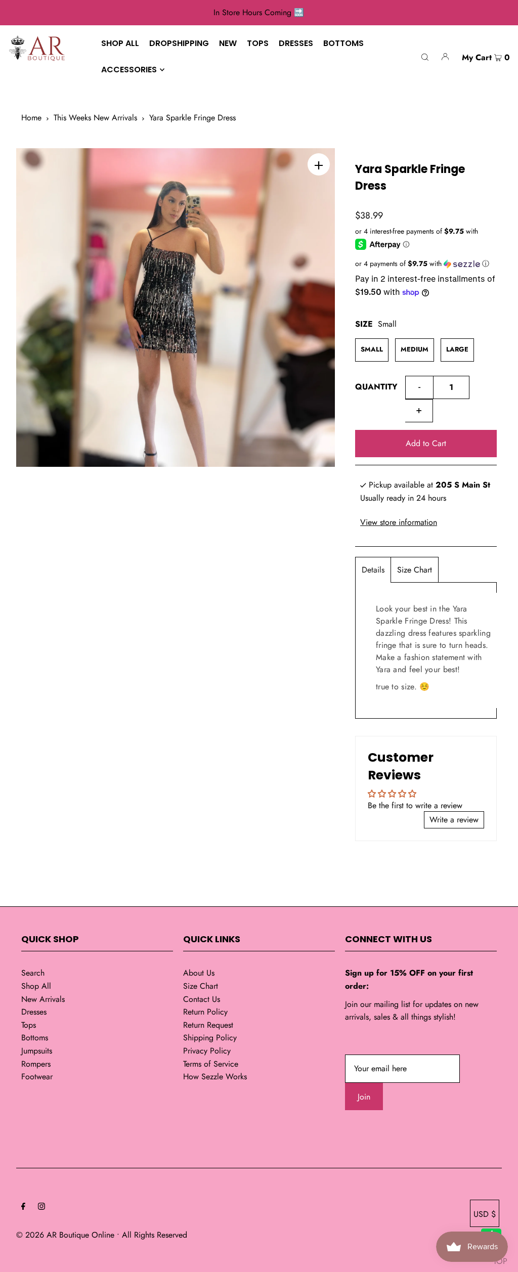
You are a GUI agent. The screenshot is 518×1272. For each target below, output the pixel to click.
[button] (426, 263)
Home (31, 117)
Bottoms (34, 1037)
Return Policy (205, 1012)
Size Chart (414, 570)
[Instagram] (41, 1207)
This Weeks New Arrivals (95, 117)
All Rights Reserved (154, 1235)
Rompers (36, 1064)
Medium (414, 349)
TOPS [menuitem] (258, 43)
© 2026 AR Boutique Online (65, 1235)
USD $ (484, 1214)
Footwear (37, 1076)
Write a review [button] (454, 819)
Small (372, 349)
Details (373, 570)
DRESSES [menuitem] (296, 43)
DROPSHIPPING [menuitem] (179, 43)
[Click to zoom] (319, 164)
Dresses (34, 1012)
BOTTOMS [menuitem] (343, 43)
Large (457, 349)
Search (33, 973)
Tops (28, 1025)
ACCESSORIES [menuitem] (129, 69)
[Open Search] (424, 56)
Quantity (376, 386)
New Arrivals (43, 999)
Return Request (208, 1025)
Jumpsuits (36, 1051)
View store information (398, 522)
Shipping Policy (210, 1037)
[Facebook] (23, 1207)
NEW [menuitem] (228, 43)
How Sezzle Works (215, 1076)
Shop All (36, 986)
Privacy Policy (207, 1051)
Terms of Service (210, 1064)
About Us (198, 973)
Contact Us (201, 999)
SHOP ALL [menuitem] (120, 43)
